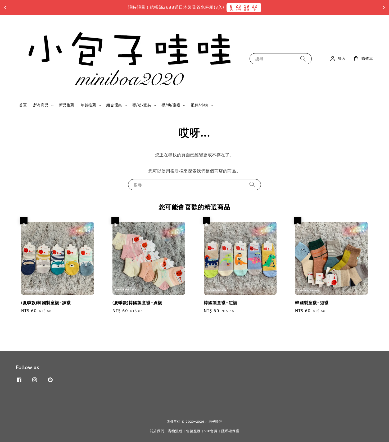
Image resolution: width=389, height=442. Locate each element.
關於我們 (157, 431)
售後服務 (193, 431)
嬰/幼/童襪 (170, 105)
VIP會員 (211, 431)
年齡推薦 (88, 105)
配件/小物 (199, 105)
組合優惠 (114, 105)
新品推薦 (66, 105)
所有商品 (40, 105)
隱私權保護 (230, 431)
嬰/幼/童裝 (141, 105)
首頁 (23, 105)
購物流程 (175, 431)
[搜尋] (303, 58)
